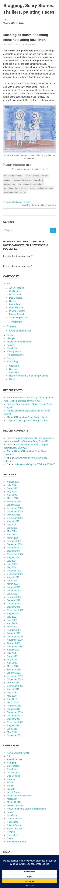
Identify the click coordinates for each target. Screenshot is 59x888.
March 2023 (13, 584)
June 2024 (12, 564)
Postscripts (16, 322)
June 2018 (12, 729)
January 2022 (13, 600)
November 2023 (15, 571)
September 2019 (15, 686)
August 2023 (13, 577)
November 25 (13, 735)
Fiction (10, 335)
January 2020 (13, 673)
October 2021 (13, 607)
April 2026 (12, 495)
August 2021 (13, 613)
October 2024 (13, 551)
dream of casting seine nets (36, 176)
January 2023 (13, 587)
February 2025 (14, 541)
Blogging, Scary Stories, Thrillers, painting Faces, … (29, 12)
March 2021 (13, 627)
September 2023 (15, 574)
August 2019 (13, 689)
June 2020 (12, 656)
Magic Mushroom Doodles (20, 342)
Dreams (32, 44)
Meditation (14, 372)
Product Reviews (15, 355)
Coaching (14, 366)
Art (8, 283)
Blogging (11, 326)
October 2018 (13, 719)
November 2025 (15, 511)
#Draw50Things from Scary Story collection (28, 417)
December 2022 (15, 590)
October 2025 (13, 515)
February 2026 (14, 501)
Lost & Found (15, 304)
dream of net (9, 184)
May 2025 (12, 531)
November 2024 (15, 547)
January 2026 (13, 505)
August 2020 (13, 650)
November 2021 (15, 603)
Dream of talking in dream (17, 202)
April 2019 (12, 699)
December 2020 (15, 636)
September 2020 (15, 646)
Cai (23, 44)
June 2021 (12, 620)
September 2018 (15, 722)
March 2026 (13, 498)
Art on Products (16, 288)
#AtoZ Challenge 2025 (20, 331)
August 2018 (13, 725)
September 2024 (15, 554)
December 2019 (15, 676)
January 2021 (13, 633)
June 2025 (12, 528)
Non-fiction (12, 348)
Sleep (12, 379)
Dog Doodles (15, 298)
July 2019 (11, 692)
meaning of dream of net (15, 192)
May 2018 (12, 732)
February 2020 (14, 669)
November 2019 (15, 679)
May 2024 (12, 567)
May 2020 (12, 659)
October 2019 (13, 683)
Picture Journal (16, 314)
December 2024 (15, 544)
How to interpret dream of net (30, 184)
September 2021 (15, 610)
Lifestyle (11, 338)
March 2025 (13, 538)
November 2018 (15, 715)
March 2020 (13, 666)
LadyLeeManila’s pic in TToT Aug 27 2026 (27, 420)
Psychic (11, 358)
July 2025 (11, 524)
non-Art (10, 345)
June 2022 (12, 594)
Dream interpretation (13, 176)
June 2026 (12, 488)
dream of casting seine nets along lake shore (23, 180)
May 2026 (12, 492)
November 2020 (15, 640)
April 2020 (12, 663)
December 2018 (15, 712)
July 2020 (11, 653)
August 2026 (13, 482)
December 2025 (15, 508)
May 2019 (12, 696)
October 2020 (13, 643)
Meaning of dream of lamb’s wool (38, 205)
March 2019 (13, 702)
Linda (9, 444)
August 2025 (13, 521)
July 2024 (11, 561)
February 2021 (14, 630)
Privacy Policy (14, 351)
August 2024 (13, 557)
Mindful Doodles (17, 311)
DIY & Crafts (15, 294)
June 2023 (12, 580)
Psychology (12, 361)
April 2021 (12, 623)
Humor (12, 301)
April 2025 (12, 534)
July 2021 (11, 617)
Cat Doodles (15, 291)
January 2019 (13, 709)
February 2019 (14, 706)
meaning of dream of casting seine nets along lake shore (29, 188)
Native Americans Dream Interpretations (28, 376)
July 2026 (11, 485)
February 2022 (14, 597)
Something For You (18, 317)
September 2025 (15, 518)
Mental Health (16, 308)
